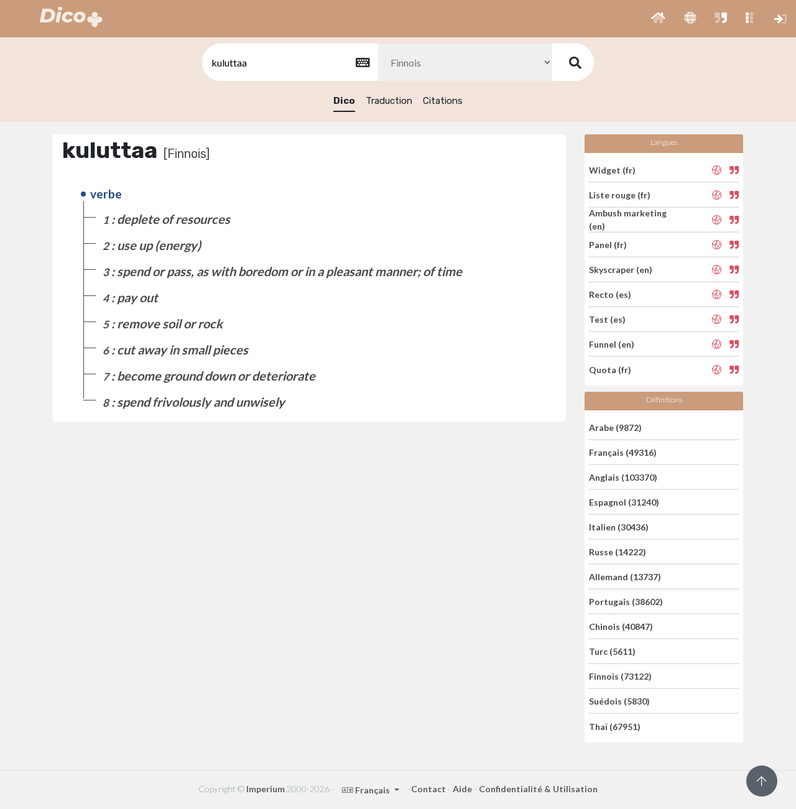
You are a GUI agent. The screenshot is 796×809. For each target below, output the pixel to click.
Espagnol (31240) (624, 502)
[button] (658, 18)
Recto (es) (610, 294)
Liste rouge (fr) (619, 195)
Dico (344, 100)
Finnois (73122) (620, 676)
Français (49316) (623, 452)
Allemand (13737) (625, 576)
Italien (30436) (619, 527)
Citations (443, 100)
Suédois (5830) (619, 701)
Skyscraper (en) (620, 269)
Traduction (389, 100)
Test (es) (607, 319)
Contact (428, 789)
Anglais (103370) (623, 477)
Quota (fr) (610, 369)
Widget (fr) (612, 169)
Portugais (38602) (626, 601)
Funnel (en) (611, 344)
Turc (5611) (612, 651)
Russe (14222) (617, 552)
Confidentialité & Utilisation (538, 789)
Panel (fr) (608, 244)
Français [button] (372, 790)
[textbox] (289, 62)
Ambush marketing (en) (628, 219)
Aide (462, 789)
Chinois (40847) (621, 626)
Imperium (265, 789)
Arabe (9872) (615, 427)
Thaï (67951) (615, 726)
